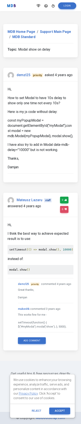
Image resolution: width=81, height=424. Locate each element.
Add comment (32, 340)
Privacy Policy (28, 393)
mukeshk (24, 308)
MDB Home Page (21, 32)
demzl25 (23, 75)
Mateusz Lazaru (29, 200)
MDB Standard (23, 37)
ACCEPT (60, 410)
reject (36, 410)
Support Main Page (55, 32)
